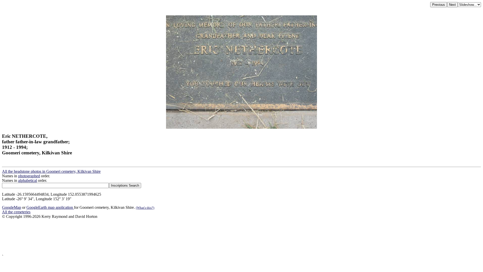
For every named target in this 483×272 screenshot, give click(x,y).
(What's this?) (145, 208)
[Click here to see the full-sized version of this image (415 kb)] (241, 127)
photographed (29, 176)
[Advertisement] (153, 236)
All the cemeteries (16, 212)
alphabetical (27, 180)
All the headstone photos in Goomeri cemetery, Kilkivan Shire (51, 171)
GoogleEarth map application (50, 207)
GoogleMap (11, 207)
